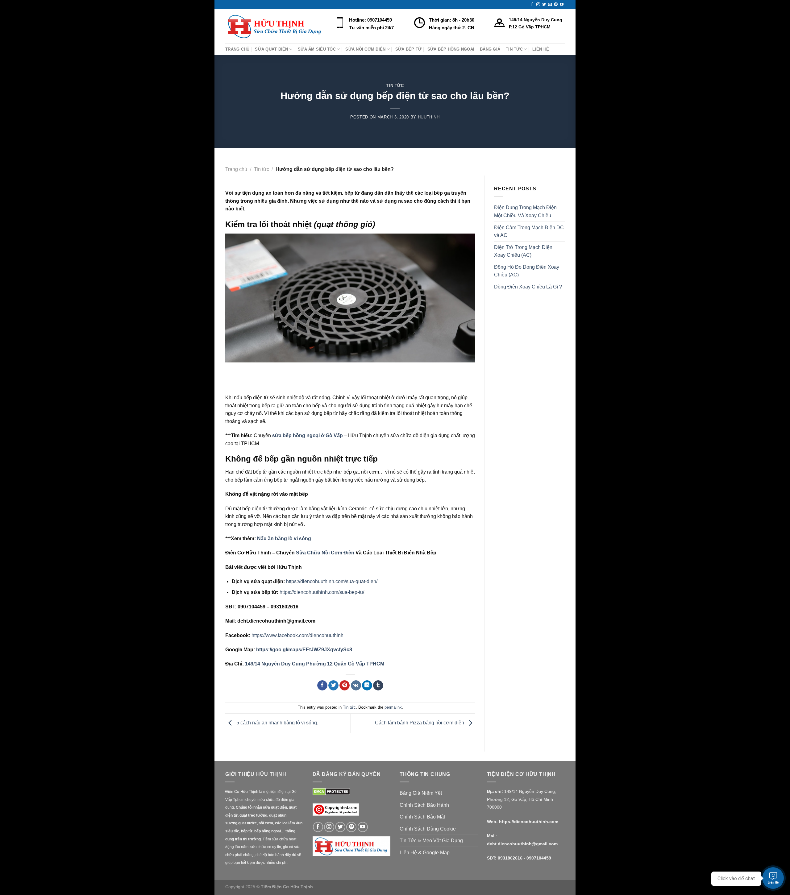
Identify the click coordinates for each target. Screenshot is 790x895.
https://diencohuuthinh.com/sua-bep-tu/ (322, 592)
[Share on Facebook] (322, 685)
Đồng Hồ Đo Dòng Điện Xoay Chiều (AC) (526, 271)
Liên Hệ (540, 49)
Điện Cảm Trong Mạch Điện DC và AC (529, 231)
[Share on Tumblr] (378, 685)
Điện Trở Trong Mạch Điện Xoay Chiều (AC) (523, 251)
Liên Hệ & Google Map (425, 852)
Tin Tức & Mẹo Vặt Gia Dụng (431, 840)
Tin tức (395, 85)
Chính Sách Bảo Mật (422, 816)
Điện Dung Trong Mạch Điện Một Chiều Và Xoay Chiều (525, 211)
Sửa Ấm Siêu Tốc (317, 49)
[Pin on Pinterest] (344, 685)
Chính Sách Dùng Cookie (428, 828)
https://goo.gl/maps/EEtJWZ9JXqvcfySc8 (304, 649)
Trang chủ (236, 169)
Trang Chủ (237, 49)
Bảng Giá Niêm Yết (421, 793)
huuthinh (429, 117)
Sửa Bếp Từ (408, 49)
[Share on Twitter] (333, 685)
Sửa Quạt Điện (271, 49)
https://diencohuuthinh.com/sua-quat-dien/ (331, 581)
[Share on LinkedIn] (367, 685)
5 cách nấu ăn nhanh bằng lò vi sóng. (276, 723)
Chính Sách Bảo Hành (424, 805)
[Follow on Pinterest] (556, 4)
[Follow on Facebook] (532, 4)
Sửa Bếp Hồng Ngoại (451, 49)
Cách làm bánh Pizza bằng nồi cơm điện (420, 723)
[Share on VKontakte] (356, 685)
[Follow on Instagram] (538, 4)
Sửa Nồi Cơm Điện (365, 49)
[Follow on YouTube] (561, 4)
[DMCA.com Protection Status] (331, 791)
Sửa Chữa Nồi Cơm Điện (325, 552)
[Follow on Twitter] (544, 4)
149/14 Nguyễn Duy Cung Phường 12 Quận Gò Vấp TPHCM (314, 663)
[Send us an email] (550, 4)
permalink (393, 707)
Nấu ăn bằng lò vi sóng (284, 538)
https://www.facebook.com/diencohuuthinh (297, 635)
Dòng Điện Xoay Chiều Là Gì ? (528, 286)
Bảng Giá (490, 49)
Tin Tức (514, 49)
